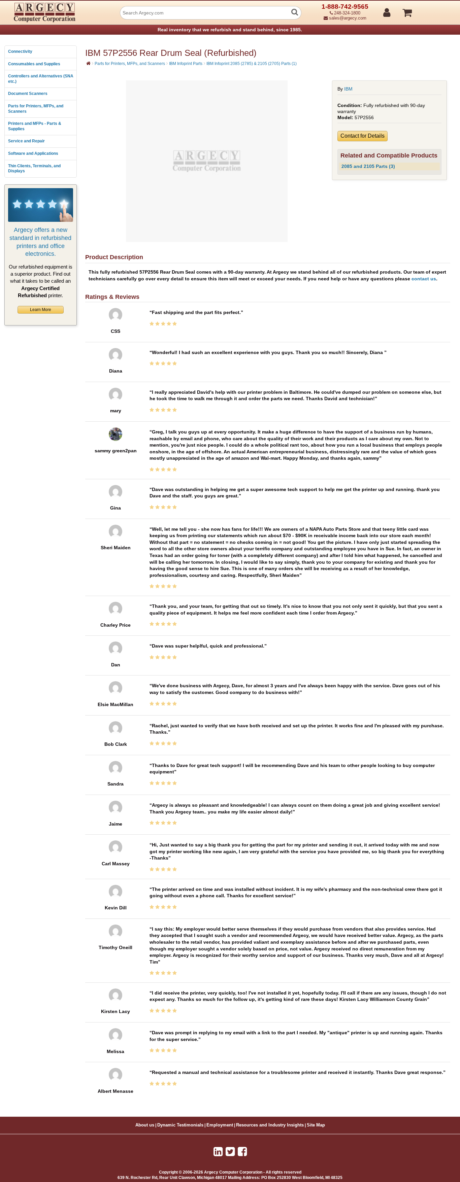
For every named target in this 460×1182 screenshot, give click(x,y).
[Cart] (432, 9)
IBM (348, 89)
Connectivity (20, 51)
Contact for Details (362, 136)
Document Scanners (27, 93)
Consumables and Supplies (34, 64)
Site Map (316, 1125)
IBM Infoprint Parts (185, 63)
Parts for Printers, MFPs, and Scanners (35, 109)
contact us (424, 278)
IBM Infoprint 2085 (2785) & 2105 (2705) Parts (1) (251, 63)
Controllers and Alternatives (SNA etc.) (40, 79)
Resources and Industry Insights (270, 1125)
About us (144, 1125)
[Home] (88, 63)
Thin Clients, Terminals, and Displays (34, 169)
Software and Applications (33, 153)
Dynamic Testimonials (180, 1125)
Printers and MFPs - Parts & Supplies (34, 126)
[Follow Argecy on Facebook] (242, 1152)
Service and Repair (26, 141)
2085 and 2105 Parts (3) (368, 166)
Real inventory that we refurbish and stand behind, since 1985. (230, 29)
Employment (219, 1125)
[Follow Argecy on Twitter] (230, 1152)
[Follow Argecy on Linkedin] (218, 1152)
